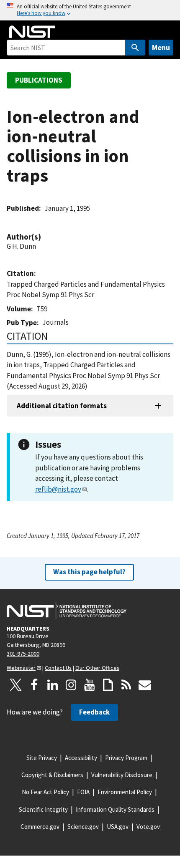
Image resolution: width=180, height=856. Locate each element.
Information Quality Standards (115, 809)
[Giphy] (108, 685)
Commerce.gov (40, 827)
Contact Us (58, 668)
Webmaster (21, 668)
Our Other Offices (97, 668)
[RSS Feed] (126, 685)
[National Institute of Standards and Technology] (66, 610)
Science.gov (83, 827)
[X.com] (16, 685)
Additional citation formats (62, 405)
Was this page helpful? (89, 571)
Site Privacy (41, 758)
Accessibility (81, 758)
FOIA (83, 792)
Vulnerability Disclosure (121, 775)
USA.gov (118, 827)
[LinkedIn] (53, 685)
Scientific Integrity (43, 809)
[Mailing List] (145, 685)
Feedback (94, 712)
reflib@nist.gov (58, 489)
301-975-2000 (23, 653)
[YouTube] (89, 685)
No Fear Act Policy (45, 792)
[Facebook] (34, 685)
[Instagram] (71, 685)
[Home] (32, 32)
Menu (161, 47)
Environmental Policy (125, 792)
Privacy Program (126, 758)
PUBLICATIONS (38, 80)
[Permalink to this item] (45, 236)
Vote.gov (148, 827)
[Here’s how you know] (90, 10)
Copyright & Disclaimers (52, 775)
